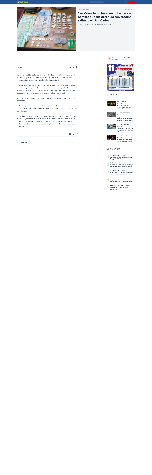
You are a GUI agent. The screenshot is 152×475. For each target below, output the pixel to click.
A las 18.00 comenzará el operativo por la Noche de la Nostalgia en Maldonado (125, 107)
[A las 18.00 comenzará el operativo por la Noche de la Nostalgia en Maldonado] (111, 103)
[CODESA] (120, 77)
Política (119, 136)
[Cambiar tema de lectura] (87, 2)
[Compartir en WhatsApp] (77, 67)
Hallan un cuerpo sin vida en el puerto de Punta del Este (125, 130)
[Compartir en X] (73, 67)
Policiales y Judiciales (83, 9)
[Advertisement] (61, 58)
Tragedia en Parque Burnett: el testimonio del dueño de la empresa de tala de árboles (125, 118)
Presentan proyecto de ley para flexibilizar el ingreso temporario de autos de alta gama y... (125, 139)
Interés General (121, 101)
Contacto (81, 2)
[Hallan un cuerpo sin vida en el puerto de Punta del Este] (111, 126)
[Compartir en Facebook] (70, 67)
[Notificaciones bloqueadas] (125, 2)
